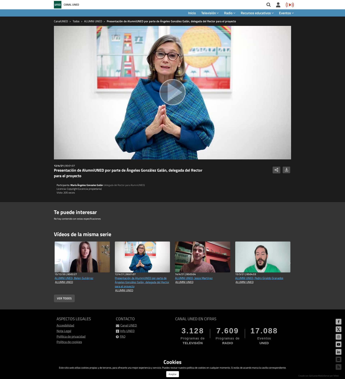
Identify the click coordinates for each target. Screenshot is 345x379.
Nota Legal (64, 331)
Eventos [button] (285, 12)
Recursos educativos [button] (256, 12)
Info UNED (127, 331)
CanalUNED (61, 21)
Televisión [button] (209, 12)
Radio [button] (228, 12)
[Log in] (278, 5)
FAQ (122, 336)
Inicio (192, 12)
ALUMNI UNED (93, 21)
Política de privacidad (71, 336)
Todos (76, 21)
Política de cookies (69, 341)
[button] (289, 263)
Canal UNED (128, 325)
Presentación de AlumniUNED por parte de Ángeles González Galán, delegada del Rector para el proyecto (171, 21)
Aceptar (173, 374)
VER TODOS (64, 298)
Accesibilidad (65, 325)
